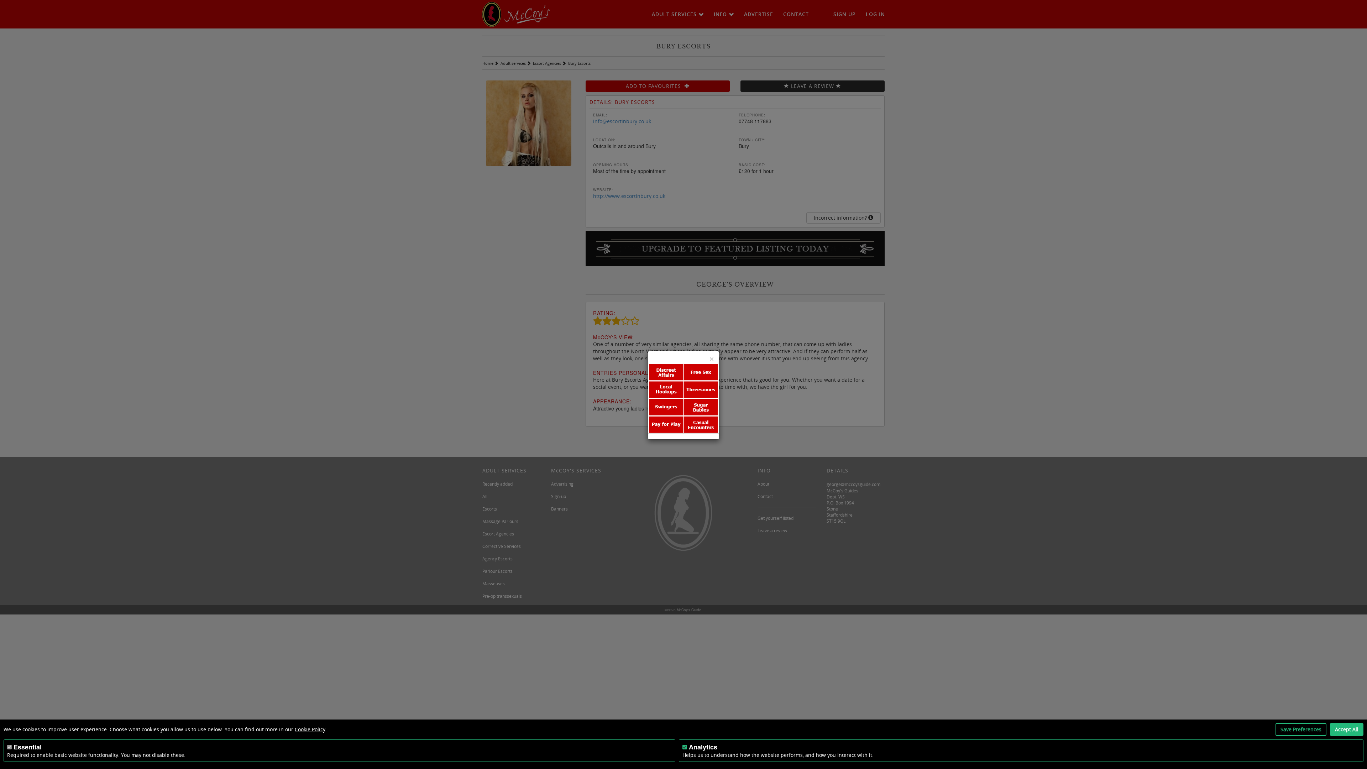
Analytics (703, 747)
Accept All (1346, 729)
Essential (28, 747)
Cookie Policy (310, 729)
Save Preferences (1300, 729)
